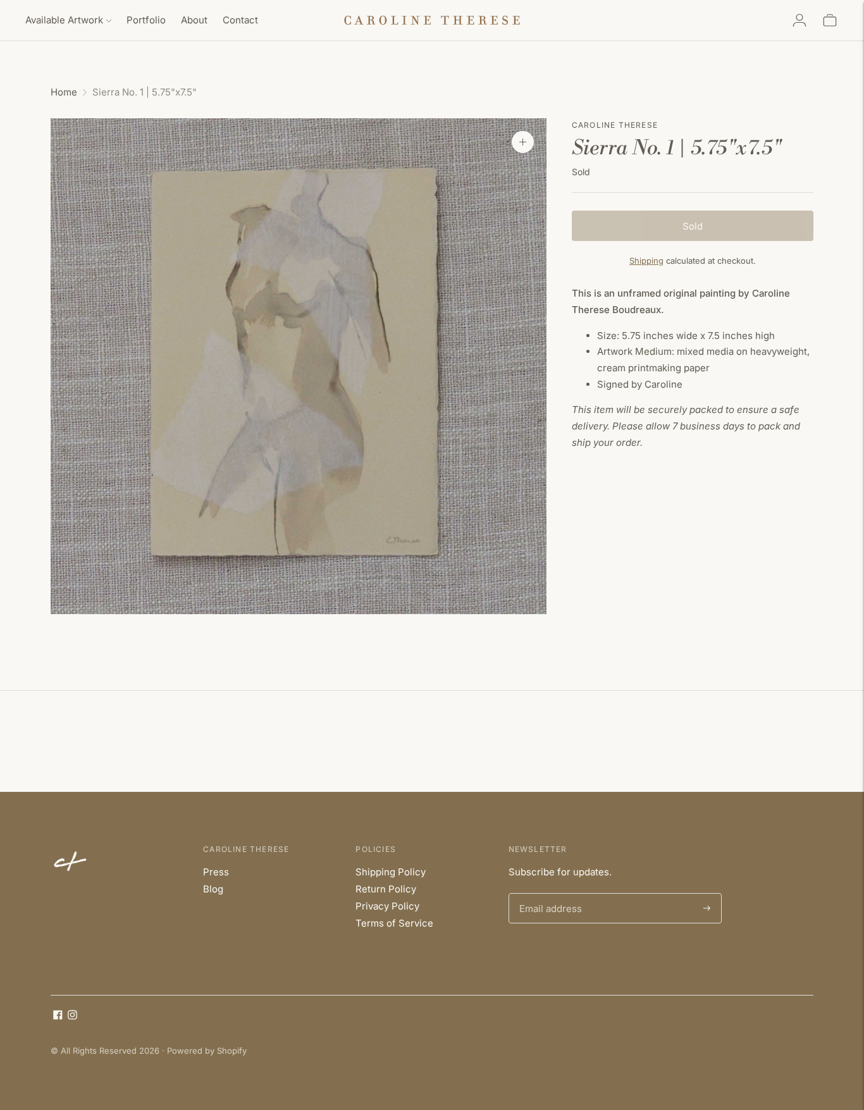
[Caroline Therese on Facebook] (58, 1016)
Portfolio (146, 20)
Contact (240, 20)
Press (216, 872)
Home (64, 92)
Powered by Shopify (207, 1050)
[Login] (799, 20)
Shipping (646, 261)
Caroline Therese (615, 125)
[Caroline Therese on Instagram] (72, 1016)
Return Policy (385, 889)
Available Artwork (64, 20)
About (194, 20)
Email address (548, 894)
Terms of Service (394, 923)
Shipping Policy (390, 872)
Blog (213, 889)
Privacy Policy (387, 906)
